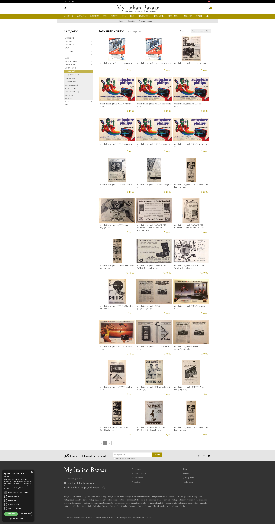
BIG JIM (69, 98)
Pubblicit (131, 21)
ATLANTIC (70, 88)
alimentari (70, 81)
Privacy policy (130, 458)
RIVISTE (199, 16)
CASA (105, 16)
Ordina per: (184, 31)
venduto (137, 482)
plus (208, 16)
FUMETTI (114, 16)
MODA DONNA (159, 16)
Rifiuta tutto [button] (26, 514)
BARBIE (69, 95)
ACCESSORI (69, 16)
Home (121, 21)
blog (185, 469)
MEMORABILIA (144, 16)
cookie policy (188, 482)
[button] (18, 518)
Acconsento (120, 458)
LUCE (132, 16)
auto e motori (72, 92)
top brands (138, 477)
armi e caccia (71, 85)
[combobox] (32, 472)
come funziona (140, 473)
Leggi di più (19, 488)
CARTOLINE (94, 16)
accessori (70, 78)
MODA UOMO (173, 16)
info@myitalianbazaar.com (80, 482)
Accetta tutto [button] (11, 514)
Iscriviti (157, 455)
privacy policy (189, 477)
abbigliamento (72, 74)
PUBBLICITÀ (187, 16)
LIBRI (124, 16)
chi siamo (137, 469)
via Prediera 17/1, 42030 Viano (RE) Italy (86, 487)
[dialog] (18, 496)
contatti (186, 473)
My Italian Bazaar (137, 7)
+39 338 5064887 (74, 478)
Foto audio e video (145, 21)
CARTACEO (81, 16)
